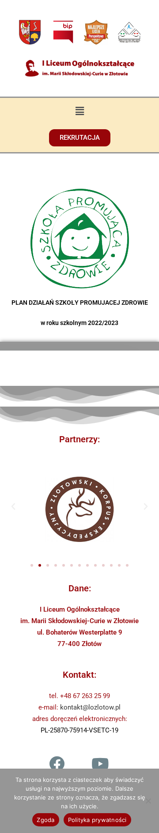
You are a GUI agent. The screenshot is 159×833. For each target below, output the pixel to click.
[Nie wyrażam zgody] (148, 800)
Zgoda (45, 819)
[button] (79, 110)
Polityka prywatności (97, 819)
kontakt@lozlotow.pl (90, 707)
